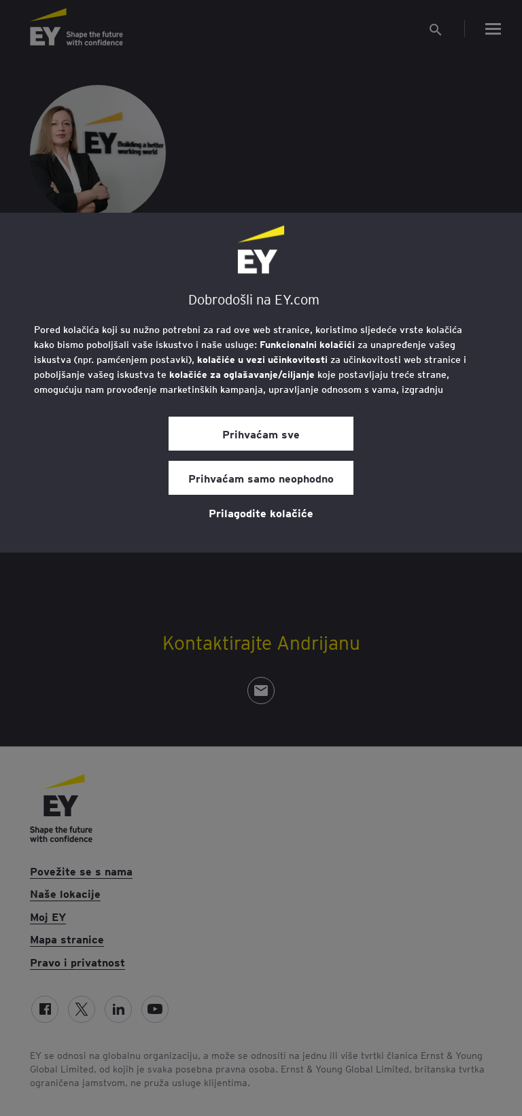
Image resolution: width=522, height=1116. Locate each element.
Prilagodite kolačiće (261, 512)
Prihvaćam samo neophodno (261, 477)
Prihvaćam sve (261, 433)
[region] (261, 383)
